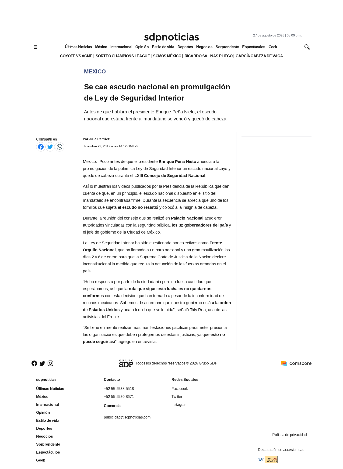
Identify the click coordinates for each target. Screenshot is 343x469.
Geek (273, 47)
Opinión (142, 47)
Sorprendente (227, 47)
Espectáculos (253, 47)
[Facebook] (41, 147)
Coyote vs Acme (76, 56)
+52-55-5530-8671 (119, 397)
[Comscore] (296, 363)
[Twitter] (50, 147)
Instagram (179, 405)
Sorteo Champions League (123, 56)
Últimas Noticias (78, 47)
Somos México (167, 56)
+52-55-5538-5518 (119, 389)
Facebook (180, 389)
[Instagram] (50, 363)
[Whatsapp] (59, 147)
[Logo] (171, 37)
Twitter (177, 397)
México (101, 47)
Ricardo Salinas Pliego (209, 56)
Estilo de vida (163, 47)
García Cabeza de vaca (259, 56)
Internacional (121, 47)
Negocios (204, 47)
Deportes (185, 47)
